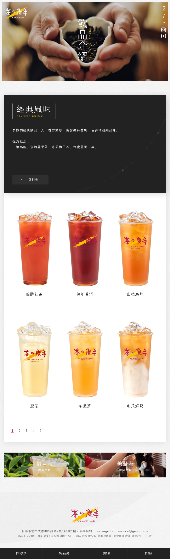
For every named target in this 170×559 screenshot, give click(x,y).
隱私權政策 (105, 535)
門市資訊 (21, 553)
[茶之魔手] (85, 522)
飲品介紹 (64, 553)
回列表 (33, 179)
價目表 (106, 553)
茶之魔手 (16, 13)
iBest (149, 536)
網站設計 (137, 536)
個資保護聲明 (122, 535)
